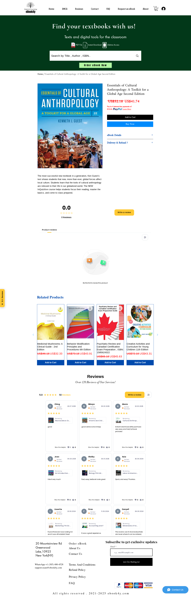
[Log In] (163, 9)
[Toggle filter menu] (145, 237)
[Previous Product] (33, 334)
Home (40, 74)
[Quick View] (50, 322)
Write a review (124, 212)
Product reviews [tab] (49, 229)
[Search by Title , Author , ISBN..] (137, 56)
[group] (95, 334)
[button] (156, 8)
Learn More (127, 109)
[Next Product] (157, 334)
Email (112, 546)
